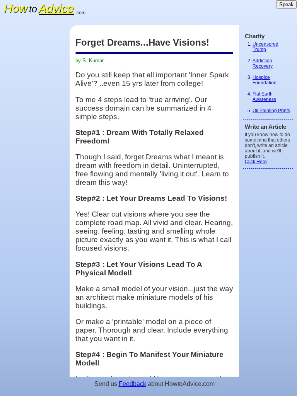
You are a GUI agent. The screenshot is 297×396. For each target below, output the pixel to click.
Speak (286, 4)
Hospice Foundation (265, 80)
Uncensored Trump (265, 46)
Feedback (132, 384)
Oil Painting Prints (271, 110)
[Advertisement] (35, 141)
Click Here (256, 161)
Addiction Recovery (263, 63)
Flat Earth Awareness (264, 96)
